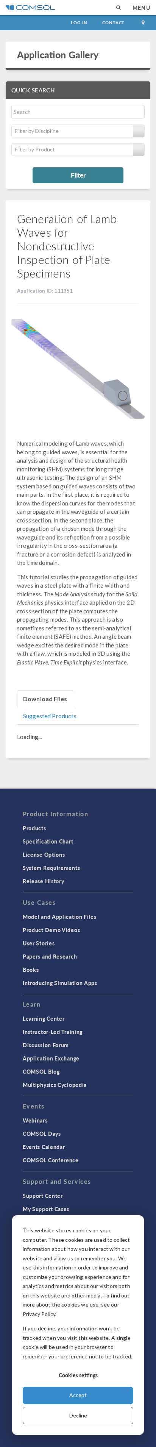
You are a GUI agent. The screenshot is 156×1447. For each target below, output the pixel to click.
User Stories (39, 943)
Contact (113, 22)
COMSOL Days (42, 1133)
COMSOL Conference (51, 1160)
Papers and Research (50, 956)
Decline (78, 1415)
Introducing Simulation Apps (60, 983)
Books (31, 969)
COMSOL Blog (41, 1071)
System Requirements (51, 868)
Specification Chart (48, 841)
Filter (78, 174)
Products (34, 828)
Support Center (43, 1195)
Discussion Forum (46, 1045)
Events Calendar (44, 1147)
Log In (79, 22)
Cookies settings (78, 1375)
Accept (78, 1395)
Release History (43, 881)
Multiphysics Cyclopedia (55, 1084)
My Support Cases (46, 1209)
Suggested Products (49, 715)
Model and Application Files (60, 916)
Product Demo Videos (51, 930)
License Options (44, 854)
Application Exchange (51, 1058)
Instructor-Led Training (53, 1031)
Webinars (35, 1120)
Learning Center (44, 1018)
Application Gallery (57, 54)
